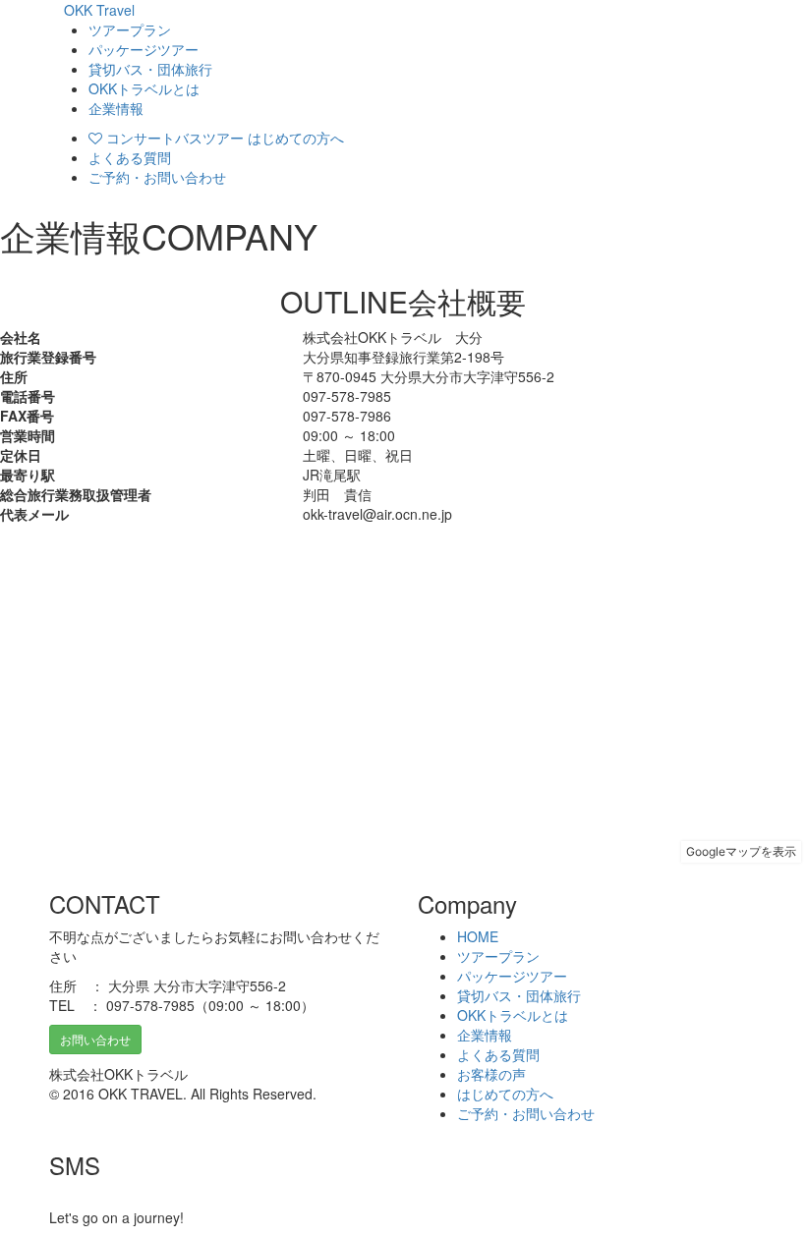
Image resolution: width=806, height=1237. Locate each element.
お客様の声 (491, 1074)
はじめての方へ (505, 1093)
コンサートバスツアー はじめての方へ (223, 137)
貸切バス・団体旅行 (150, 69)
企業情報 (116, 108)
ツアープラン (129, 29)
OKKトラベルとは (144, 88)
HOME (477, 936)
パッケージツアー (143, 49)
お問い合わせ (95, 1039)
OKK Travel (99, 10)
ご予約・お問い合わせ (157, 177)
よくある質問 (129, 157)
